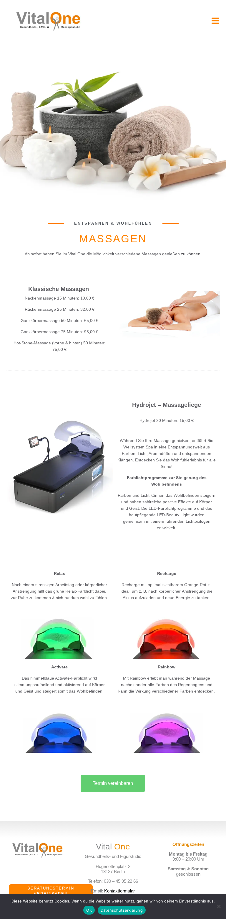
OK (89, 910)
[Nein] (219, 906)
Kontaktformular (119, 890)
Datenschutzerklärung (122, 910)
